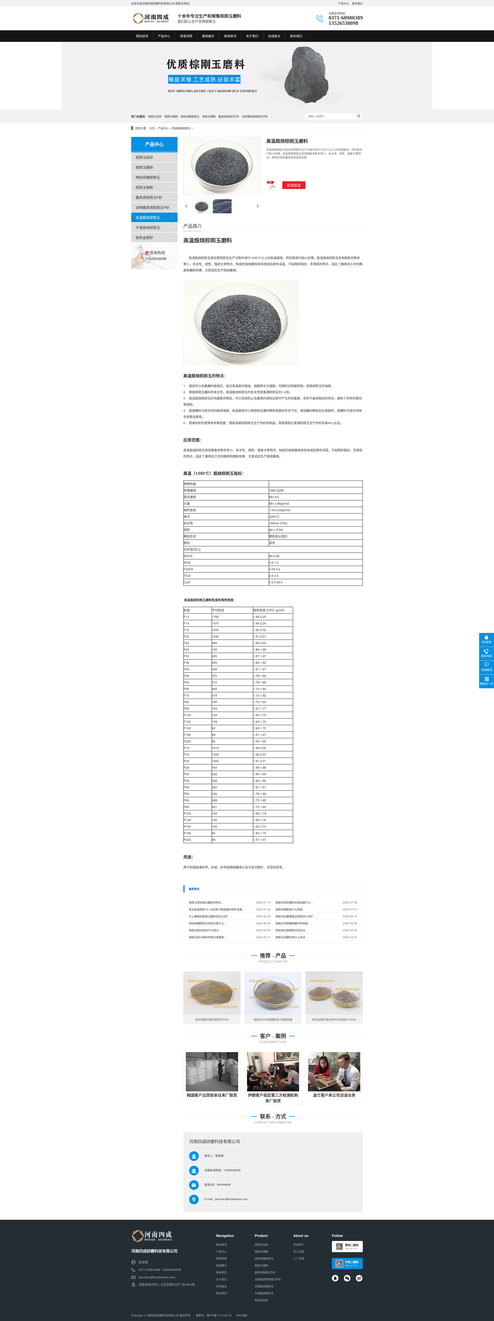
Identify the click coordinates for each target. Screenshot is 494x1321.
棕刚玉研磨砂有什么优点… (292, 937)
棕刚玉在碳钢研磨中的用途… (293, 923)
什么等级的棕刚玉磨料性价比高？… (210, 916)
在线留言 (221, 1286)
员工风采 (298, 1251)
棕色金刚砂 (144, 237)
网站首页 (221, 1244)
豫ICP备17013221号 (219, 1315)
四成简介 (298, 1244)
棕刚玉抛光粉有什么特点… (205, 930)
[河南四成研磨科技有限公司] (150, 18)
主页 (152, 128)
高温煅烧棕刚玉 (181, 128)
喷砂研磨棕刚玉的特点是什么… (208, 923)
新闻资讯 (221, 1272)
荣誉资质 (221, 1258)
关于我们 (221, 1279)
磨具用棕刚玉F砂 (228, 116)
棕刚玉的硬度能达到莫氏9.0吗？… (296, 916)
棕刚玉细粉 (171, 116)
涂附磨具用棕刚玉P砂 (255, 116)
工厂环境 (298, 1258)
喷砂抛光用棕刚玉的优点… (292, 930)
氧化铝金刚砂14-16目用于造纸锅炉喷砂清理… (217, 909)
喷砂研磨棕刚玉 (190, 116)
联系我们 (357, 3)
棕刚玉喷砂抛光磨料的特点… (206, 902)
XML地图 (241, 1315)
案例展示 (221, 1265)
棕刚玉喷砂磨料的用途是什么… (294, 902)
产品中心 (343, 3)
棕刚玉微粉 (209, 116)
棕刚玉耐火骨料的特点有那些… (208, 937)
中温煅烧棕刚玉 (148, 227)
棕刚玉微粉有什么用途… (290, 909)
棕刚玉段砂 (155, 116)
